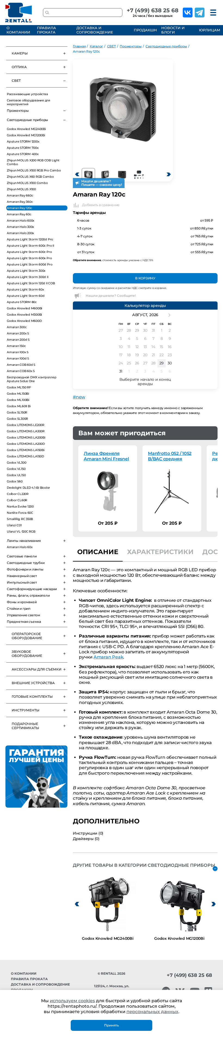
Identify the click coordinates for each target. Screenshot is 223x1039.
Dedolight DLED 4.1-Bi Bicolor (28, 488)
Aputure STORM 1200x (23, 141)
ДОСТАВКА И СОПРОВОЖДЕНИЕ (94, 30)
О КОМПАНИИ (18, 30)
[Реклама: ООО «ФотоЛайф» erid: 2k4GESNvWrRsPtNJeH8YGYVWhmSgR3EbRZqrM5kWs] (36, 776)
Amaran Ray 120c (19, 208)
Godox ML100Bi (18, 400)
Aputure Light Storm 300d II (27, 277)
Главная (79, 46)
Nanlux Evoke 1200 (20, 506)
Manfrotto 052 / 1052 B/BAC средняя (169, 456)
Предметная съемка (24, 622)
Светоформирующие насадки (32, 589)
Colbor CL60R (17, 500)
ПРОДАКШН (144, 30)
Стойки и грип (18, 608)
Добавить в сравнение (101, 205)
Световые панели (21, 556)
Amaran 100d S (18, 358)
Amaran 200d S (18, 340)
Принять (111, 1025)
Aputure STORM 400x (23, 154)
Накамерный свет (22, 576)
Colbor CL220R (18, 494)
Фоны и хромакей (21, 602)
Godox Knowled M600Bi (24, 308)
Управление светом (23, 615)
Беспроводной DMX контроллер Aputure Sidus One (32, 379)
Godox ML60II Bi (18, 406)
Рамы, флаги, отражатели (28, 595)
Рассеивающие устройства (27, 94)
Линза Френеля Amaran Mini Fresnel (106, 456)
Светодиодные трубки (25, 563)
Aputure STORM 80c (22, 302)
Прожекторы (18, 110)
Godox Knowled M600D (24, 321)
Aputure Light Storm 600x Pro (29, 258)
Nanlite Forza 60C (20, 513)
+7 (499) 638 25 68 (152, 10)
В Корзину (145, 278)
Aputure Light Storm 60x (25, 289)
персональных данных (152, 1011)
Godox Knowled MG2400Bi (26, 129)
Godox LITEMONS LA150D (25, 456)
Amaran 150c (16, 346)
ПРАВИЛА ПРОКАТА (46, 30)
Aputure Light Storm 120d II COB (31, 283)
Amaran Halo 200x (20, 233)
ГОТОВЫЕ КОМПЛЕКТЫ (32, 696)
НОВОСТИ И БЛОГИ (173, 30)
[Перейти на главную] (18, 12)
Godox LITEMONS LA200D (26, 444)
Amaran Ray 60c (19, 214)
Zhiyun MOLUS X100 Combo (27, 183)
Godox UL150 (16, 475)
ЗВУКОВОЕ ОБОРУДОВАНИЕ (27, 654)
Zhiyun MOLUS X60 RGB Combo (30, 177)
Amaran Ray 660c (20, 195)
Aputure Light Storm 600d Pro (29, 264)
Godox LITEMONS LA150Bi (26, 450)
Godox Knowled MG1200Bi (26, 135)
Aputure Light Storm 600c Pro (29, 252)
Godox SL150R (17, 412)
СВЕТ (16, 80)
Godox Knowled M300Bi (24, 314)
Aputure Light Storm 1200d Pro (30, 239)
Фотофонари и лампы (25, 569)
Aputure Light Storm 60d (25, 296)
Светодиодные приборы (27, 120)
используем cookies (72, 1000)
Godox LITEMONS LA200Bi (26, 437)
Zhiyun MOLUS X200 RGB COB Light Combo (33, 162)
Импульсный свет (22, 582)
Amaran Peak (108, 657)
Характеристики (160, 552)
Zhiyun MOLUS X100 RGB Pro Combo (34, 170)
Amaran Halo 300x (20, 227)
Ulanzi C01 (14, 525)
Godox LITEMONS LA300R (26, 431)
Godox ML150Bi (18, 393)
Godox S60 (15, 481)
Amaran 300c (16, 327)
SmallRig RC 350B (20, 519)
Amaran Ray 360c (20, 202)
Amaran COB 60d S (21, 365)
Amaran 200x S (18, 333)
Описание (97, 552)
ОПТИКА (19, 67)
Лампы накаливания (24, 541)
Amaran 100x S (18, 352)
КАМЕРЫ (20, 53)
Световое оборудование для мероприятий (28, 102)
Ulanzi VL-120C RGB (21, 531)
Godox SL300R (17, 419)
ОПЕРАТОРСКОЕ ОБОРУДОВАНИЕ (27, 636)
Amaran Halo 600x (20, 220)
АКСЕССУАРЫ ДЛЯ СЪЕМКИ (36, 669)
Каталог (96, 46)
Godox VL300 (16, 462)
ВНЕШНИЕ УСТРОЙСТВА (33, 683)
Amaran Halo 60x (19, 547)
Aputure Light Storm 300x (26, 271)
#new (79, 397)
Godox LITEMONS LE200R (25, 425)
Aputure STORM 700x (23, 148)
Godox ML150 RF (19, 387)
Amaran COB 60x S (21, 371)
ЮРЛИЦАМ (209, 30)
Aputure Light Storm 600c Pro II (30, 245)
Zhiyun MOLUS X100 (21, 189)
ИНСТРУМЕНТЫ (25, 710)
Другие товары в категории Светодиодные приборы (144, 865)
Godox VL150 (16, 469)
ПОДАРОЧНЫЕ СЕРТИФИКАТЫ (25, 726)
